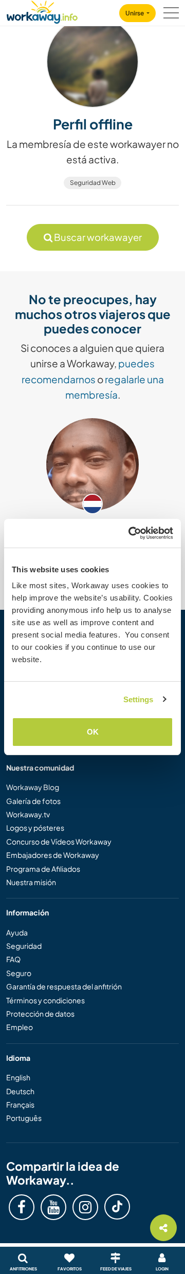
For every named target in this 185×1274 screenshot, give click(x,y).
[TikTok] (117, 1207)
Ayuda (17, 932)
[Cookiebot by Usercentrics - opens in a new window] (130, 533)
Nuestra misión (31, 882)
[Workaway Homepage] (42, 10)
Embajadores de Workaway (52, 854)
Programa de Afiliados (43, 868)
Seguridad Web (93, 182)
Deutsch (20, 1091)
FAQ (13, 959)
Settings (138, 699)
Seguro (18, 973)
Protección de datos (40, 1013)
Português (24, 1117)
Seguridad (24, 945)
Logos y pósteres (35, 827)
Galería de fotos (33, 800)
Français (20, 1104)
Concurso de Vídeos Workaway (59, 841)
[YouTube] (53, 1207)
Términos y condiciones (45, 1000)
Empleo (19, 1027)
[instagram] (85, 1207)
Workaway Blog (32, 787)
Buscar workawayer (97, 237)
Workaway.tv (28, 814)
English (18, 1077)
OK (93, 731)
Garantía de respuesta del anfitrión (64, 986)
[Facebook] (21, 1207)
